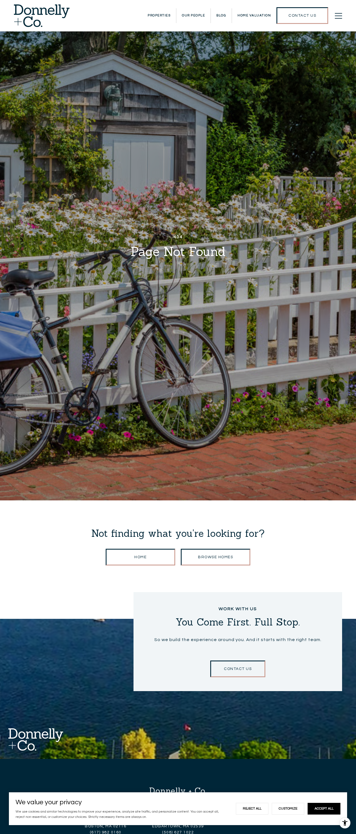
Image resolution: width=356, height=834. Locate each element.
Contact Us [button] (238, 669)
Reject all (252, 808)
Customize (288, 808)
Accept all (324, 808)
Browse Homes (215, 557)
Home (140, 557)
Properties (159, 15)
